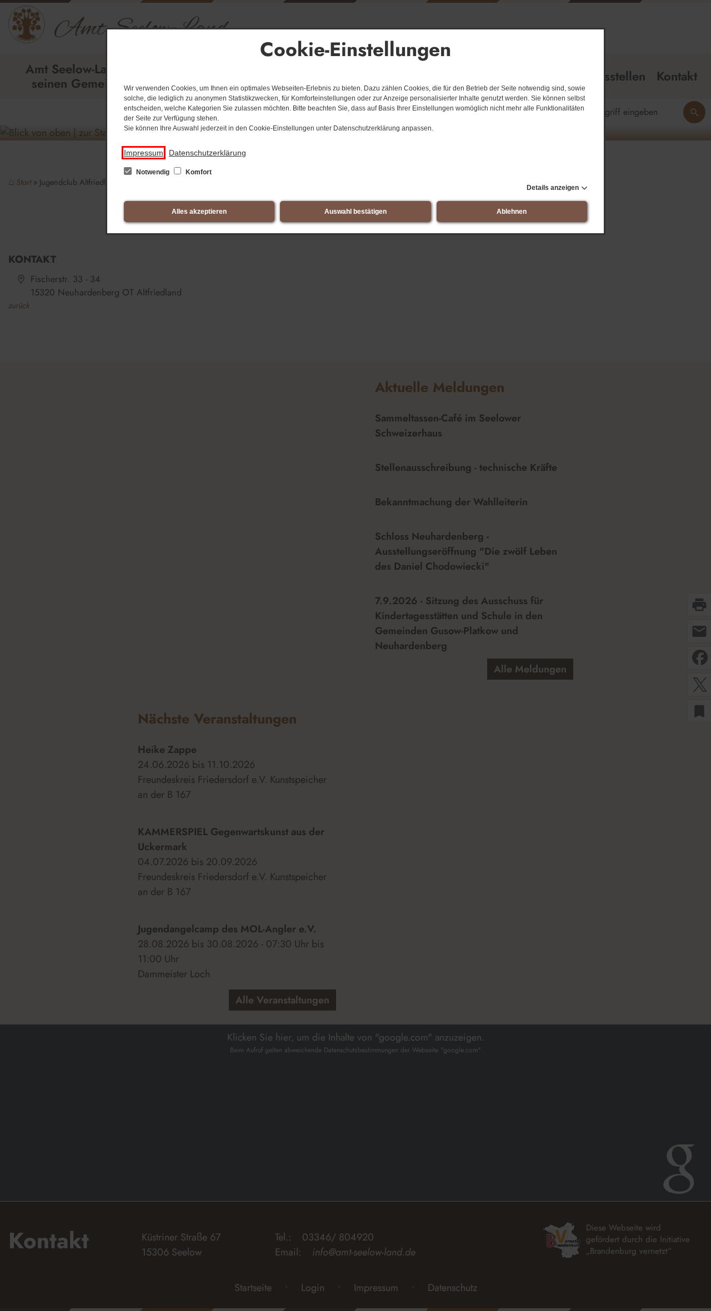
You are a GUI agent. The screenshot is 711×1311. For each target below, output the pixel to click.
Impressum (143, 152)
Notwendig (152, 172)
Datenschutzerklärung (207, 152)
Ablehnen (512, 211)
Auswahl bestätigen (355, 211)
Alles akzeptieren (199, 211)
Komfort (198, 172)
